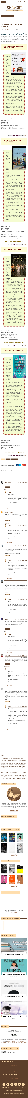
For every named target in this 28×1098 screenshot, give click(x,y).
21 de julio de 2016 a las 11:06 (21, 655)
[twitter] (20, 2)
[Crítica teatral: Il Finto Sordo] (12, 884)
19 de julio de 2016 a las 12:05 (21, 512)
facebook (14, 925)
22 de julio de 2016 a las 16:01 (21, 706)
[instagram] (22, 2)
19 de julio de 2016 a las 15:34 (21, 560)
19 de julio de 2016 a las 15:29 (21, 492)
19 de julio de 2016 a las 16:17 (21, 583)
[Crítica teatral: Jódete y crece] (4, 884)
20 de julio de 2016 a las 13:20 (21, 619)
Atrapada (7, 619)
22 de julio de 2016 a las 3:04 (21, 688)
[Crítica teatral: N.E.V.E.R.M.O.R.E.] (19, 873)
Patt (9, 492)
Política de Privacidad (14, 1071)
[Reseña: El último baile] (12, 842)
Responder (7, 487)
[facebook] (18, 2)
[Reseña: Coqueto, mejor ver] (19, 842)
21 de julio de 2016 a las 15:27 (21, 668)
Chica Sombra (8, 482)
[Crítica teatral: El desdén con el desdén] (19, 884)
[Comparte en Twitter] (20, 465)
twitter (14, 922)
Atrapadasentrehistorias (10, 582)
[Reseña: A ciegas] (12, 853)
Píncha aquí (14, 912)
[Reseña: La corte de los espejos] (4, 842)
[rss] (26, 2)
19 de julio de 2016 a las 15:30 (21, 525)
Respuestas (7, 489)
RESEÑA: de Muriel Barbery (14, 1017)
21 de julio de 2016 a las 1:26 (21, 634)
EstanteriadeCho (9, 512)
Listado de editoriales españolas (14, 954)
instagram (14, 928)
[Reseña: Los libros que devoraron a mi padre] (4, 853)
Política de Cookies (14, 1078)
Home (2, 19)
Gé (5, 545)
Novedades (6, 19)
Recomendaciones (14, 19)
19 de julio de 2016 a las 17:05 (21, 599)
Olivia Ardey (7, 655)
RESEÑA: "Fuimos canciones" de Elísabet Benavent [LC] (14, 975)
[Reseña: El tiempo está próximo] (19, 853)
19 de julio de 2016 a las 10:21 (21, 482)
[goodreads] (24, 2)
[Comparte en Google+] (23, 465)
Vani (6, 689)
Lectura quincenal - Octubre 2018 (14, 996)
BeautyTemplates (21, 1093)
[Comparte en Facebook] (17, 465)
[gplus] (11, 1084)
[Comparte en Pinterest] (25, 465)
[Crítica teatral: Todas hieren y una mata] (4, 873)
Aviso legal (14, 1065)
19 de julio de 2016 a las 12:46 (21, 545)
